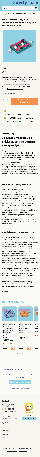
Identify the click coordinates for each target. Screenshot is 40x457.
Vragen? (6, 291)
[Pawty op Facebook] (6, 422)
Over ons (5, 434)
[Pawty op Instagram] (3, 422)
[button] (17, 353)
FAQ (3, 437)
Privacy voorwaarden (9, 451)
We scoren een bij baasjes (20, 121)
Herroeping (23, 451)
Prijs (4, 68)
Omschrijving (8, 134)
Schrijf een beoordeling (20, 382)
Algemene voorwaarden (22, 448)
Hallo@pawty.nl (10, 412)
